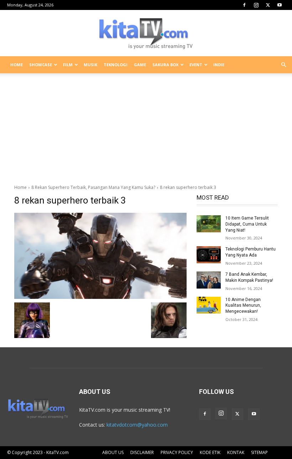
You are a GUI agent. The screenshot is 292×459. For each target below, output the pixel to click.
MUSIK (90, 64)
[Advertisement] (146, 126)
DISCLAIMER (142, 452)
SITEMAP (259, 452)
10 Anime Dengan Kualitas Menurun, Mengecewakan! (243, 305)
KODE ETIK (210, 452)
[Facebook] (244, 5)
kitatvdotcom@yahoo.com (137, 424)
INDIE (218, 64)
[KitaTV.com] (146, 33)
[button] (283, 65)
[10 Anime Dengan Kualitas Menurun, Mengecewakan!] (209, 305)
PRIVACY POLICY (177, 452)
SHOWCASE (40, 64)
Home (20, 187)
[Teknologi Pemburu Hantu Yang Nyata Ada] (209, 254)
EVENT (195, 64)
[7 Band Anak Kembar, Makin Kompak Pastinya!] (209, 280)
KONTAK (235, 452)
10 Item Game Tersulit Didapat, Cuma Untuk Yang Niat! (247, 224)
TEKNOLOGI (115, 64)
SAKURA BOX (165, 64)
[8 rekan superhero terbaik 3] (100, 256)
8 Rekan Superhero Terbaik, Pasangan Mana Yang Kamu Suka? (93, 187)
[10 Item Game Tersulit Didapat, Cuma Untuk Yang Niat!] (209, 223)
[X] (267, 5)
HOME (16, 64)
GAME (140, 64)
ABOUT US (113, 452)
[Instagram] (256, 5)
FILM (68, 64)
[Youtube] (279, 5)
